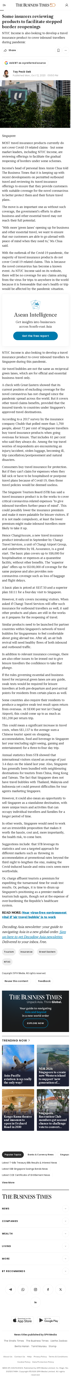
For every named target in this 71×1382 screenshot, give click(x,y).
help (29, 1356)
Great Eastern (47, 951)
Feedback (44, 981)
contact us (19, 1356)
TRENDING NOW (14, 1040)
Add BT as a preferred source (27, 63)
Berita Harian (22, 1346)
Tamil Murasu (39, 1346)
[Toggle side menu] (4, 5)
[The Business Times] (32, 5)
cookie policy (23, 1362)
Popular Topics (13, 1154)
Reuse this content (16, 981)
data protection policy (43, 1362)
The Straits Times (14, 1340)
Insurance (26, 951)
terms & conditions (58, 1356)
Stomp (52, 1346)
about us (7, 1356)
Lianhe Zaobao (59, 1340)
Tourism (9, 951)
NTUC (7, 961)
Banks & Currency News (40, 1154)
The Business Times (37, 1340)
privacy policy (40, 1356)
